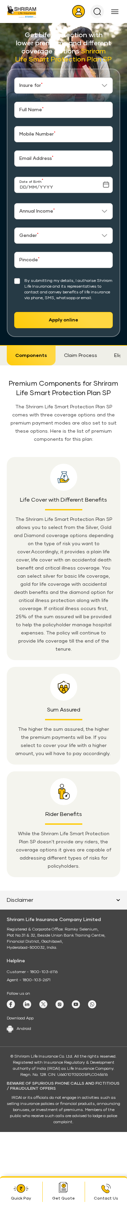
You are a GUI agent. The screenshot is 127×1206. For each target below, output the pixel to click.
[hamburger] (114, 11)
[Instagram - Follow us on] (60, 1004)
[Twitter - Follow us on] (43, 1004)
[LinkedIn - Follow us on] (27, 1004)
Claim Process (80, 355)
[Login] (78, 11)
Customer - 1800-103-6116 (32, 972)
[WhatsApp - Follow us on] (92, 1004)
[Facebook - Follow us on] (11, 1004)
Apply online (63, 320)
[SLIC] (22, 11)
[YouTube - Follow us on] (76, 1004)
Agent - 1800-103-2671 (28, 980)
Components (31, 355)
